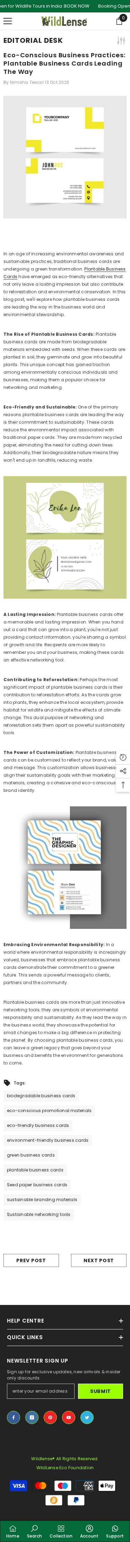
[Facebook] (13, 1417)
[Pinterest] (50, 1417)
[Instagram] (31, 1417)
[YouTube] (68, 1417)
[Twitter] (87, 1417)
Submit (100, 1391)
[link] (34, 1531)
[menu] (7, 21)
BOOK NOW (76, 6)
